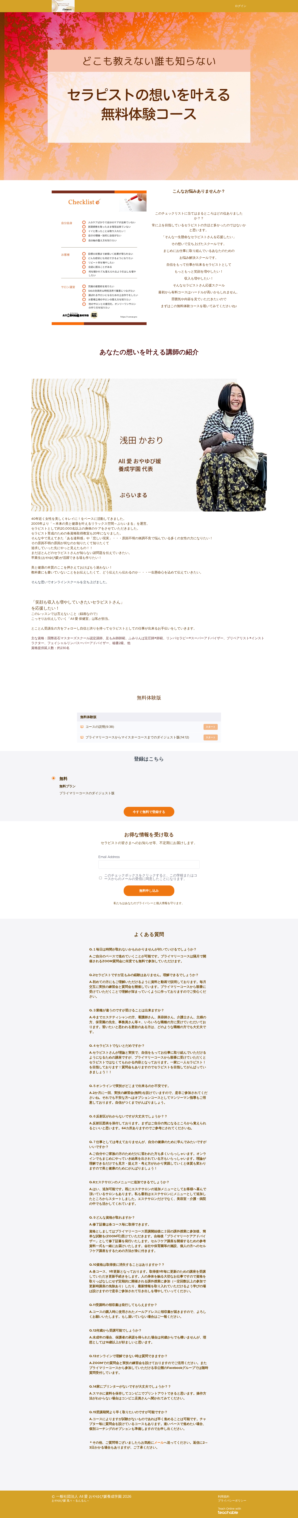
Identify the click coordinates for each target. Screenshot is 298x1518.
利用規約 (223, 1496)
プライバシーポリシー (232, 1500)
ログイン (240, 6)
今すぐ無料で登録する (149, 812)
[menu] (239, 6)
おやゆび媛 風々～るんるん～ (70, 1500)
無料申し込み (149, 890)
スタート (210, 727)
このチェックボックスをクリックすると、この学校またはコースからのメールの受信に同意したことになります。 (150, 877)
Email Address (109, 857)
